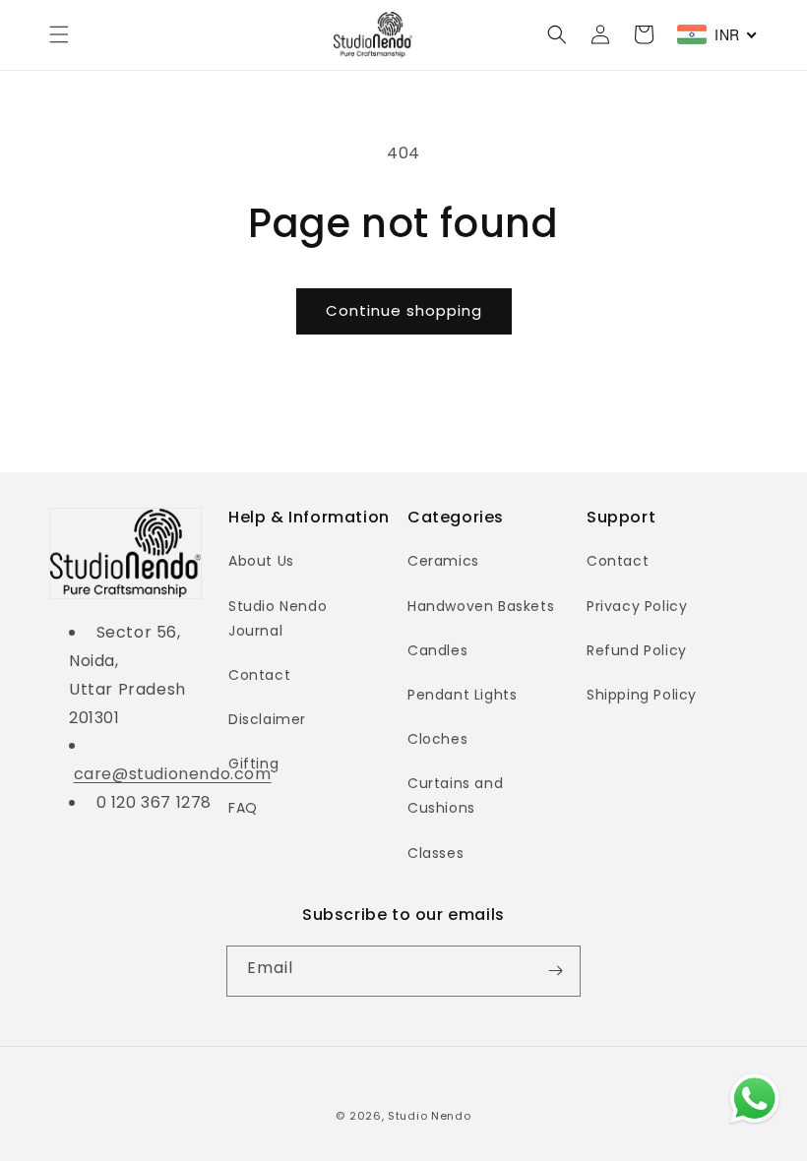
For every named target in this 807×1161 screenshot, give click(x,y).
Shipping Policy (642, 694)
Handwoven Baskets (480, 606)
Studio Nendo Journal (277, 618)
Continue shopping (404, 310)
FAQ (243, 808)
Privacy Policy (637, 606)
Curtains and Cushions (455, 795)
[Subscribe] (555, 971)
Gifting (253, 763)
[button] (59, 34)
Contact (259, 675)
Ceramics (443, 561)
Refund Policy (637, 650)
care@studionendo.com (173, 774)
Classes (435, 853)
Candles (437, 650)
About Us (261, 561)
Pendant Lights (462, 694)
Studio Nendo (429, 1116)
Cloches (437, 739)
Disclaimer (267, 719)
